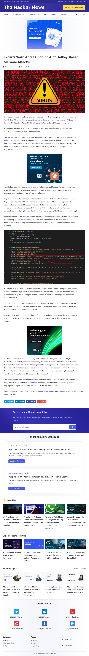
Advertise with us (8, 643)
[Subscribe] (72, 427)
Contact (5, 646)
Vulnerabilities (18, 15)
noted (6, 140)
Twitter (51, 391)
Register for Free (16, 461)
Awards (63, 15)
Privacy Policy (35, 646)
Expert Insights (50, 15)
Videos (76, 568)
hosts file (30, 220)
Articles (83, 568)
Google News (43, 391)
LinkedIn (61, 391)
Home (6, 15)
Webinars (34, 640)
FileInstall (47, 143)
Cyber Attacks (34, 15)
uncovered (32, 383)
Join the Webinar (16, 488)
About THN (6, 640)
